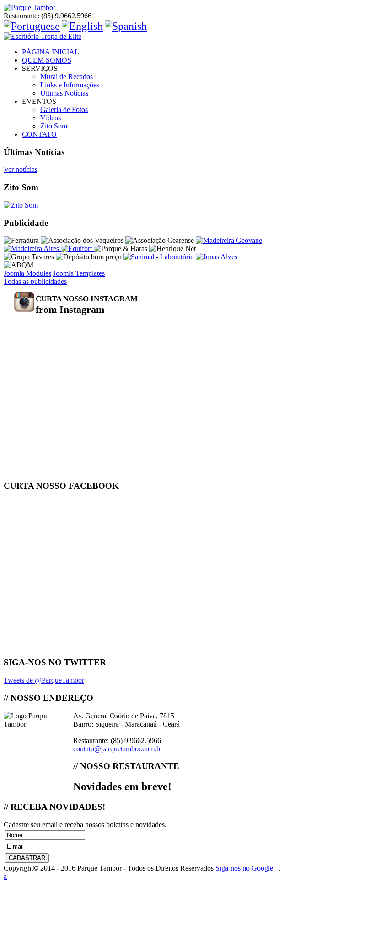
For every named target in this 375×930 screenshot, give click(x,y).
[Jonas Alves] (216, 257)
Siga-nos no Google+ (246, 868)
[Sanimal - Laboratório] (159, 257)
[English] (82, 26)
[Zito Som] (21, 205)
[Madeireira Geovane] (229, 240)
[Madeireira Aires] (32, 248)
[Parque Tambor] (187, 8)
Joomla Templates (79, 273)
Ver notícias (21, 169)
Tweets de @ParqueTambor (44, 680)
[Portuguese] (32, 26)
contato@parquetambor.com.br (117, 749)
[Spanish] (126, 26)
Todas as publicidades (35, 281)
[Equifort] (77, 248)
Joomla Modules (27, 273)
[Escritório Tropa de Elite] (187, 36)
